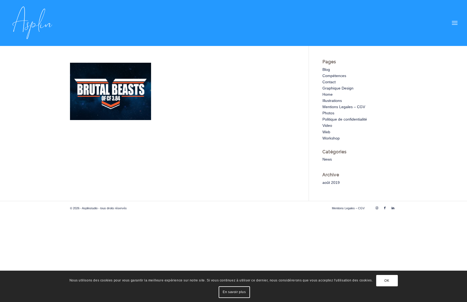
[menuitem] (455, 23)
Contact (329, 82)
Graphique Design (337, 88)
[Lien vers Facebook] (385, 208)
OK (386, 281)
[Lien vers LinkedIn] (393, 208)
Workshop (331, 138)
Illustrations (332, 100)
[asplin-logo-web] (32, 23)
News (327, 159)
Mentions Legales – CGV (343, 107)
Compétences (334, 76)
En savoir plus (234, 292)
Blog (326, 69)
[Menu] (455, 23)
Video (327, 125)
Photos (328, 113)
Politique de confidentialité (344, 119)
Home (327, 94)
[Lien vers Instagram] (377, 208)
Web (326, 132)
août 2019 (331, 182)
